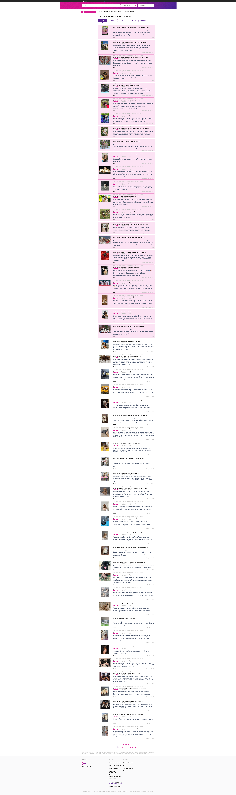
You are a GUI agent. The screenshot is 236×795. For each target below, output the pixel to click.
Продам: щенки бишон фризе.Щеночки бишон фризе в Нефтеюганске (130, 224)
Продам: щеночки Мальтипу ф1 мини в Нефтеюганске (126, 604)
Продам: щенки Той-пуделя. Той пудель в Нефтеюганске (127, 100)
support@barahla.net (115, 783)
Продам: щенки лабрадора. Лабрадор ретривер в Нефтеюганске (129, 714)
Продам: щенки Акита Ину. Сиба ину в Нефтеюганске (126, 297)
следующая (126, 744)
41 (135, 747)
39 (130, 747)
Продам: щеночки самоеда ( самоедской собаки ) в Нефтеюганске (129, 688)
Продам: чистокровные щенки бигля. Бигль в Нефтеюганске (128, 701)
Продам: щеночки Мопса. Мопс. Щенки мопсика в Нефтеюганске (129, 562)
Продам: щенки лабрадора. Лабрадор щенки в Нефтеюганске (128, 154)
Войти (146, 1)
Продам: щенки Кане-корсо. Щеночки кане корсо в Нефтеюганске (129, 252)
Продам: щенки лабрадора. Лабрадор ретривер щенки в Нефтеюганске (131, 183)
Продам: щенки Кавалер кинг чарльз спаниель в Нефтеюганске (128, 386)
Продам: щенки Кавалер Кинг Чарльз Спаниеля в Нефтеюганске (129, 168)
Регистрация (151, 1)
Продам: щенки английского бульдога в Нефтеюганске (126, 282)
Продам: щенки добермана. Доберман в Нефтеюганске (126, 673)
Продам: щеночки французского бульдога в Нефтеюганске (127, 429)
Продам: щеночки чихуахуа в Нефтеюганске (124, 589)
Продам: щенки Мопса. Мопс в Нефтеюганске (124, 115)
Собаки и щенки (130, 11)
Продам (112, 20)
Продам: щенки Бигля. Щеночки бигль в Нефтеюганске (126, 211)
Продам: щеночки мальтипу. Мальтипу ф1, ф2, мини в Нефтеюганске (130, 488)
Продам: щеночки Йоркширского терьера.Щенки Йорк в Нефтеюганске (131, 72)
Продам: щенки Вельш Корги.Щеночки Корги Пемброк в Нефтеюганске (130, 57)
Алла (114, 37)
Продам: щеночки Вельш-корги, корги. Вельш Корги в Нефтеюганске (130, 458)
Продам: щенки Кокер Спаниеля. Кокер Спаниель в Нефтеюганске (129, 237)
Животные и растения (116, 11)
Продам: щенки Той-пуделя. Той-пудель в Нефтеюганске (127, 356)
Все (102, 20)
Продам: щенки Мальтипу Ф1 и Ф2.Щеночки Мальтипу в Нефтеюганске (131, 27)
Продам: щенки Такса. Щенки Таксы (122, 311)
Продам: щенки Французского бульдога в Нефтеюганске (127, 85)
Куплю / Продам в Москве (117, 25)
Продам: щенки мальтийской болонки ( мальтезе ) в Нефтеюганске (130, 415)
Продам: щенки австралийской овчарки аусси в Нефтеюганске (128, 326)
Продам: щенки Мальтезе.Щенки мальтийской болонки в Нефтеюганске (131, 128)
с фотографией (143, 20)
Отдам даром (133, 20)
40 (132, 747)
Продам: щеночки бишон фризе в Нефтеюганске (125, 618)
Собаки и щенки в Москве (138, 25)
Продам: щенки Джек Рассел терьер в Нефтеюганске (126, 196)
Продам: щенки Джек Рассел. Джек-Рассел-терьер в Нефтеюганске (130, 728)
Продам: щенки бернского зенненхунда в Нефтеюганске (127, 267)
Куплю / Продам (103, 11)
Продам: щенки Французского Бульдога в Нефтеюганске (127, 371)
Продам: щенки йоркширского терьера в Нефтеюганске (127, 646)
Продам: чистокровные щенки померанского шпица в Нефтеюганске (130, 42)
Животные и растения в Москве (127, 25)
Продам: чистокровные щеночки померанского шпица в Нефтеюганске (130, 400)
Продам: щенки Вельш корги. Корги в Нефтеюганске (126, 473)
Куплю (123, 20)
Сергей (114, 351)
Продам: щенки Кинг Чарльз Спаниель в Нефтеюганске (126, 341)
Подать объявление (107, 1)
